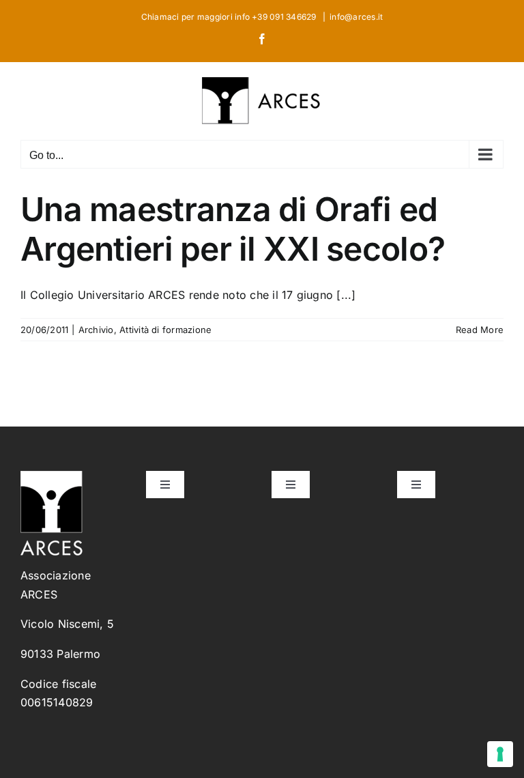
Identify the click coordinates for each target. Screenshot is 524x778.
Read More (480, 329)
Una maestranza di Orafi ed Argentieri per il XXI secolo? (232, 229)
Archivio (96, 329)
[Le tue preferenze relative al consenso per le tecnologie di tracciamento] (500, 754)
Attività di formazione (165, 329)
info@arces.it (356, 17)
